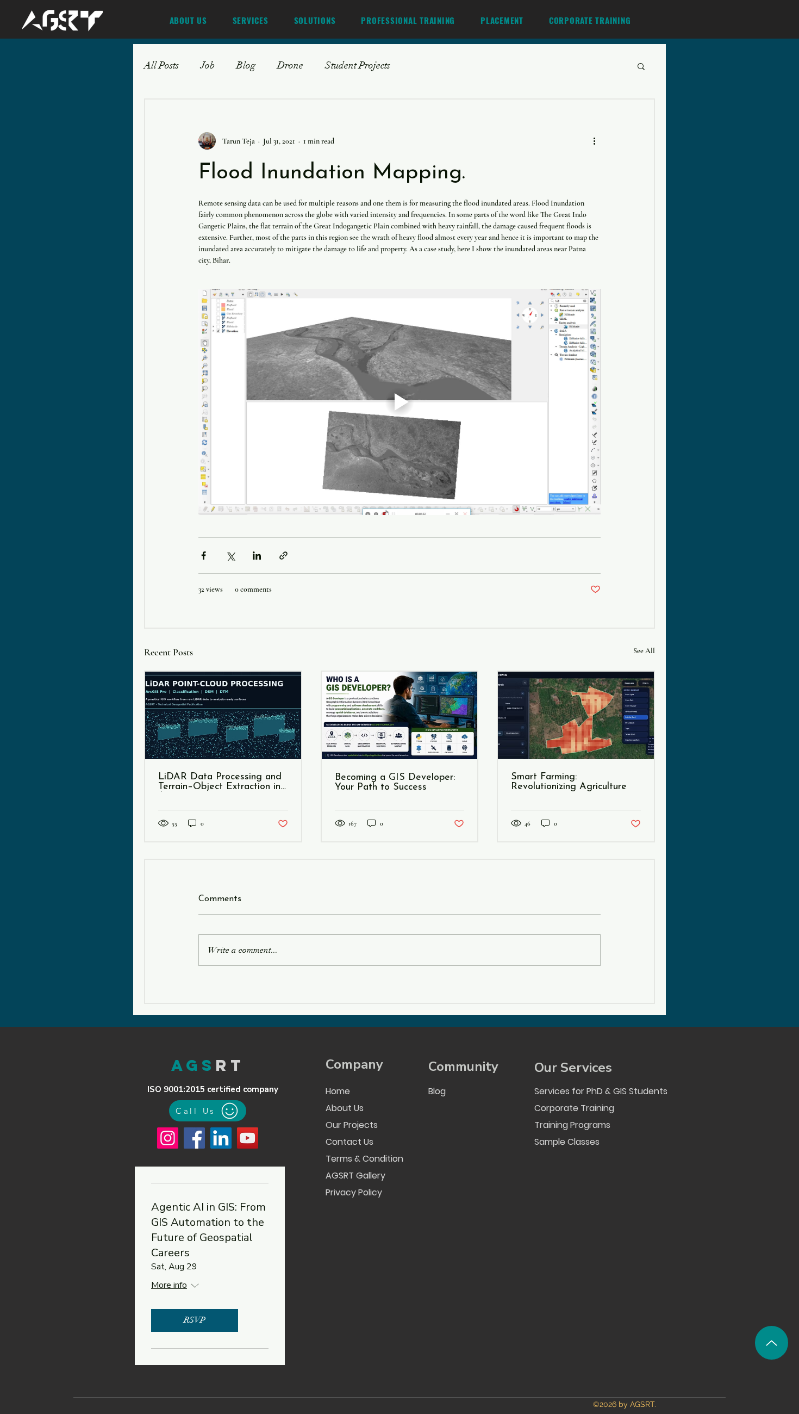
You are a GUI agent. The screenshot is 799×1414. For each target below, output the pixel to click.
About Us (345, 1108)
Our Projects (352, 1125)
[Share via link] (283, 555)
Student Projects (357, 65)
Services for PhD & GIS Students (600, 1091)
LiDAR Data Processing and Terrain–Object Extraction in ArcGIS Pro (220, 782)
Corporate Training (574, 1108)
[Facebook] (194, 1138)
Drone (290, 65)
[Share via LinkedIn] (257, 555)
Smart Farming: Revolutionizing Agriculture (569, 782)
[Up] (771, 1343)
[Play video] (399, 402)
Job (208, 65)
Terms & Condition (364, 1158)
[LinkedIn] (221, 1138)
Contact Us (349, 1142)
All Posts (161, 65)
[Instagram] (167, 1138)
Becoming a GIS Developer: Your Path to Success (395, 782)
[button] (250, 20)
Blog (245, 65)
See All (644, 650)
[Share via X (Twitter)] (230, 555)
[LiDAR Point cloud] (223, 715)
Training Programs (572, 1125)
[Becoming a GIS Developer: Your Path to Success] (400, 715)
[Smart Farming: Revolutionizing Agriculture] (576, 715)
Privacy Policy (354, 1192)
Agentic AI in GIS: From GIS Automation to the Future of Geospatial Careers (208, 1230)
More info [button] (169, 1285)
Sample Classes (567, 1142)
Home (338, 1091)
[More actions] (594, 140)
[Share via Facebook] (203, 555)
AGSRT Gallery (355, 1175)
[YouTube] (247, 1138)
